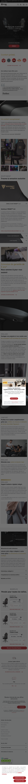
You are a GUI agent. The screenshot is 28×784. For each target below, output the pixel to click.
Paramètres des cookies (20, 780)
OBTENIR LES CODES (14, 398)
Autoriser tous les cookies (19, 777)
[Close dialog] (24, 380)
